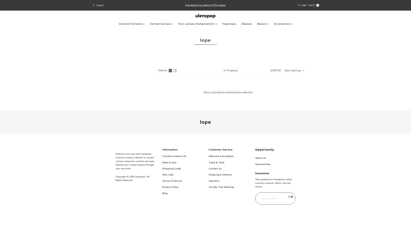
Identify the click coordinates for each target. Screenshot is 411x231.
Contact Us (215, 168)
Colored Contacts (131, 23)
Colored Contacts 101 (174, 156)
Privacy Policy (170, 187)
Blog (164, 193)
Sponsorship (262, 164)
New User (168, 174)
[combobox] (128, 5)
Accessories (282, 23)
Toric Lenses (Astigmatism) (196, 23)
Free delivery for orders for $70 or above (205, 5)
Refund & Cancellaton (221, 156)
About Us (260, 158)
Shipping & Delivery (220, 174)
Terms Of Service (172, 181)
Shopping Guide (171, 168)
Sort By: (276, 70)
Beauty (262, 23)
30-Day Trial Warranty (221, 187)
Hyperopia (229, 23)
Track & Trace (216, 162)
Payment (214, 181)
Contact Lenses (160, 23)
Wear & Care (169, 162)
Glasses (246, 23)
